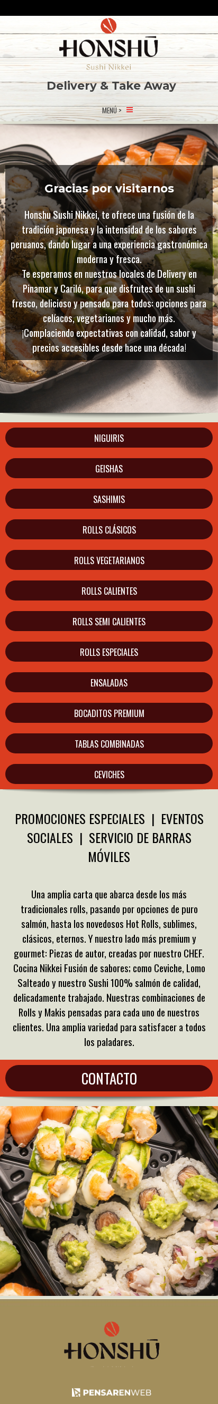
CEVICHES (109, 774)
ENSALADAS (109, 682)
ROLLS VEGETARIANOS (109, 560)
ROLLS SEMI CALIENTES (109, 621)
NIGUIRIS (109, 438)
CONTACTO (109, 1078)
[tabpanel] (82, 109)
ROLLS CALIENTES (109, 591)
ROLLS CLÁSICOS (109, 530)
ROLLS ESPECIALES (109, 652)
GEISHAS (109, 468)
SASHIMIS (109, 499)
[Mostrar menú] (129, 109)
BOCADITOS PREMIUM (109, 713)
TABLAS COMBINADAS (109, 744)
